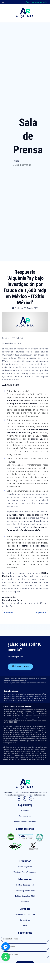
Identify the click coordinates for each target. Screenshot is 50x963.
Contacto (25, 902)
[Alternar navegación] (3, 2)
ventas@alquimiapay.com (25, 914)
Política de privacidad (25, 885)
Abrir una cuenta (20, 666)
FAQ (25, 925)
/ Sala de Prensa (22, 164)
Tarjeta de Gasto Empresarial (25, 872)
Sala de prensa (25, 816)
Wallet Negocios (25, 867)
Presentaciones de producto (25, 822)
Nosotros (25, 811)
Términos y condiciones (25, 891)
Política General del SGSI (25, 896)
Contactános (25, 920)
